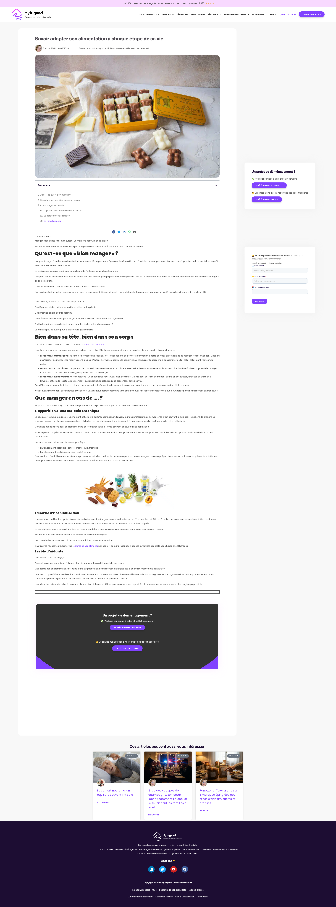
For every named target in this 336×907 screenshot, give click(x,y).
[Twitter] (162, 869)
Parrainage (258, 14)
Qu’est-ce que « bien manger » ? (57, 194)
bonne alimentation (93, 344)
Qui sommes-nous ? (149, 14)
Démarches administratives (191, 14)
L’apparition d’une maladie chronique (62, 210)
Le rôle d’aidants (52, 221)
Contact (271, 14)
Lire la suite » (103, 802)
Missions (166, 14)
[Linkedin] (151, 869)
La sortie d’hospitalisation (57, 215)
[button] (215, 185)
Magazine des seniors (235, 14)
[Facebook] (185, 869)
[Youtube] (173, 869)
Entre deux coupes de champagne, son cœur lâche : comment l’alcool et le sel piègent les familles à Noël (167, 799)
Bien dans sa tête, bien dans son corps (60, 200)
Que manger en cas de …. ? (54, 205)
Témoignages (215, 14)
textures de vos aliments (85, 545)
